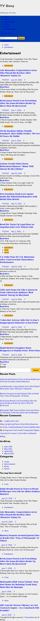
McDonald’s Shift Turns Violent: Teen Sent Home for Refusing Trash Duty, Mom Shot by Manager (19, 411)
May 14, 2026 (16, 203)
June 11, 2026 (16, 110)
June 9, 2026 (7, 591)
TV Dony (7, 5)
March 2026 (9, 453)
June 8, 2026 (7, 615)
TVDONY (5, 80)
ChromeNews (30, 617)
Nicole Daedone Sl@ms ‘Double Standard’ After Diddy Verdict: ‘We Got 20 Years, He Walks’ (20, 133)
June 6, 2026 (16, 140)
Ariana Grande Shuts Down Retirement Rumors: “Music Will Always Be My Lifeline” (16, 166)
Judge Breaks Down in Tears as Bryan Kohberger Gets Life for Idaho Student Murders (20, 380)
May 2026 (8, 449)
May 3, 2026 (16, 231)
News (6, 19)
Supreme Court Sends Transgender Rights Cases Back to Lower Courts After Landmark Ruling (19, 433)
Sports (7, 26)
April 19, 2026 (16, 299)
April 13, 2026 (16, 327)
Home (6, 17)
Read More (4, 87)
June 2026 (8, 446)
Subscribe (5, 41)
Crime (6, 24)
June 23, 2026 (7, 498)
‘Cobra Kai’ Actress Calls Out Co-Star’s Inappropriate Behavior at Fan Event (19, 321)
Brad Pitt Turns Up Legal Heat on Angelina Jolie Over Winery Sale (17, 225)
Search (3, 367)
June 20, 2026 (17, 80)
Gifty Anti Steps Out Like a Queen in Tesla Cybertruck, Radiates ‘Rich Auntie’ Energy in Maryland (18, 292)
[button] (0, 35)
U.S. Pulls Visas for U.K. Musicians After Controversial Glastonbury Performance (17, 259)
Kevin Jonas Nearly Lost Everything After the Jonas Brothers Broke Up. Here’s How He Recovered (18, 103)
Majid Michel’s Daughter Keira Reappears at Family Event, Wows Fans (20, 349)
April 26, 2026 (17, 266)
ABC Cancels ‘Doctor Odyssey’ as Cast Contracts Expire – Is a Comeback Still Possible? (19, 608)
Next (4, 364)
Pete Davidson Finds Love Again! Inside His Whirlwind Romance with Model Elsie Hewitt (18, 196)
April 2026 (8, 451)
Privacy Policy (9, 29)
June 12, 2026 (7, 545)
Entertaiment (9, 22)
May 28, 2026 (16, 173)
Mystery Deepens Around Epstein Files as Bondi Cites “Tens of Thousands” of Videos (19, 394)
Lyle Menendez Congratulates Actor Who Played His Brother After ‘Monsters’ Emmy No (18, 73)
